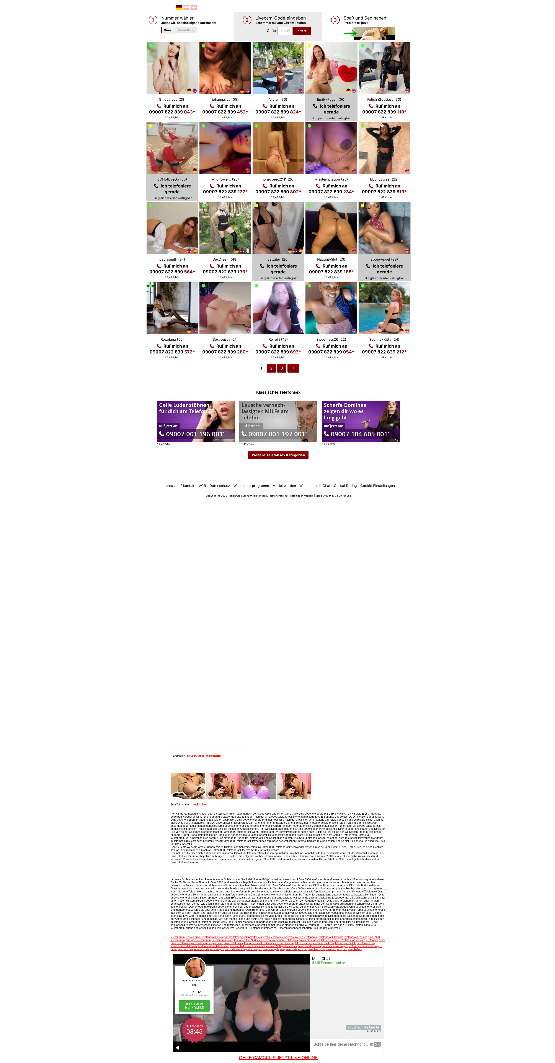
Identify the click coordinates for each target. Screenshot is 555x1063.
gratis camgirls (254, 949)
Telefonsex (291, 940)
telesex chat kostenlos (243, 946)
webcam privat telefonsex (228, 943)
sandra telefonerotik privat (239, 937)
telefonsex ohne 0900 (334, 940)
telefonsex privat (375, 940)
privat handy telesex (309, 946)
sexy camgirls (271, 949)
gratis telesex (289, 946)
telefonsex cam (356, 940)
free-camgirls (201, 949)
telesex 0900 (273, 946)
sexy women (328, 949)
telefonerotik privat (213, 937)
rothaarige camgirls (360, 946)
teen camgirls (340, 946)
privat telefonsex (180, 943)
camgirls (327, 946)
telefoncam (204, 946)
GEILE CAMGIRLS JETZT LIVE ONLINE (278, 1057)
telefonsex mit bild (345, 943)
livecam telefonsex (201, 943)
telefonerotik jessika (355, 937)
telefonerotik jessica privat (186, 937)
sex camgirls (217, 949)
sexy (282, 949)
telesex (260, 946)
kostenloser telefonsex (184, 946)
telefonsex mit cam (324, 943)
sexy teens (314, 949)
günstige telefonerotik (198, 940)
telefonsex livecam (283, 943)
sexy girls (291, 949)
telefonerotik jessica (267, 937)
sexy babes (355, 949)
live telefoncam (220, 946)
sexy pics (342, 949)
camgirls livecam (235, 949)
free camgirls (185, 949)
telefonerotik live (289, 937)
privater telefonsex (309, 940)
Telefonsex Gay (366, 943)
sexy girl (302, 949)
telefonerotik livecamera (270, 940)
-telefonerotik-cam (222, 940)
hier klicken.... (201, 804)
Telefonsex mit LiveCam (258, 943)
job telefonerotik (308, 937)
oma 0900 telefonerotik (204, 755)
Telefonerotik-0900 (245, 940)
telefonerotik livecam (331, 937)
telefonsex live (303, 943)
